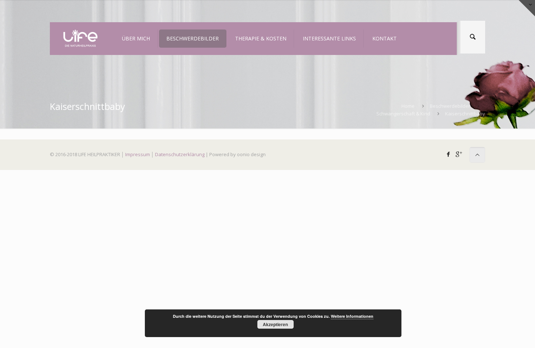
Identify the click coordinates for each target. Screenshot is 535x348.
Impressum (137, 154)
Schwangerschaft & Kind (403, 113)
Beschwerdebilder (450, 106)
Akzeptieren (275, 324)
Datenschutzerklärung (180, 154)
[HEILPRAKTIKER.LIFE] (80, 38)
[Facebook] (448, 154)
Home (408, 106)
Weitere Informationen (352, 316)
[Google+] (458, 154)
